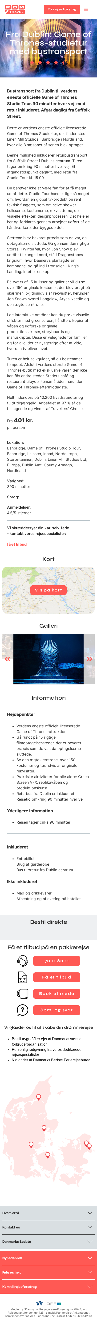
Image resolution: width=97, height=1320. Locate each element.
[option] (48, 659)
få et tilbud (17, 544)
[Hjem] (15, 9)
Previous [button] (7, 659)
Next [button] (89, 659)
